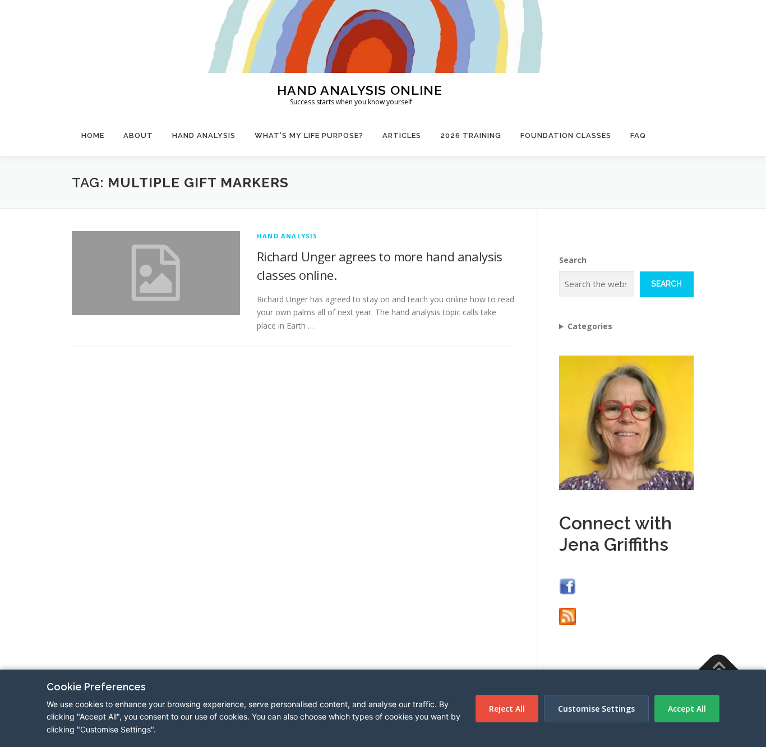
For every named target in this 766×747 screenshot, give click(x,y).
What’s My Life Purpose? (309, 135)
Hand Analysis (204, 135)
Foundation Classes (565, 135)
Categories (589, 326)
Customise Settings (596, 708)
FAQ (638, 135)
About (138, 135)
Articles (401, 135)
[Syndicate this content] (567, 615)
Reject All (507, 708)
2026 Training (470, 135)
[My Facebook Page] (567, 585)
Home (92, 135)
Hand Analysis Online (359, 89)
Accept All (687, 708)
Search (573, 260)
